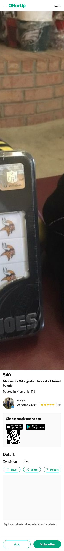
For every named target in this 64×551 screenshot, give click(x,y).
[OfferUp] (17, 6)
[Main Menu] (5, 6)
